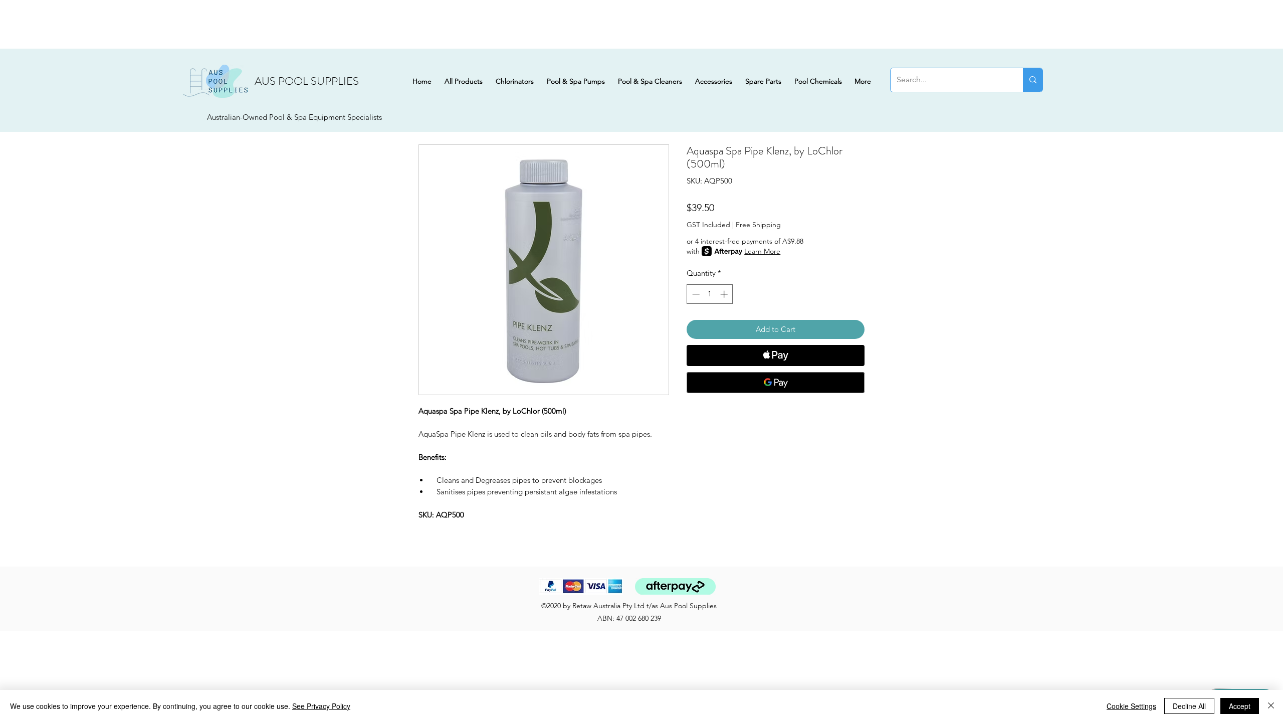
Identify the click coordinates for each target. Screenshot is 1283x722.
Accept (1239, 706)
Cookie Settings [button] (1131, 706)
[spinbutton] (710, 294)
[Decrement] (695, 294)
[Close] (1271, 706)
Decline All (1189, 706)
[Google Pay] (776, 382)
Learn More (762, 251)
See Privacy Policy (321, 706)
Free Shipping (758, 224)
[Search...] (1032, 80)
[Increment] (725, 294)
